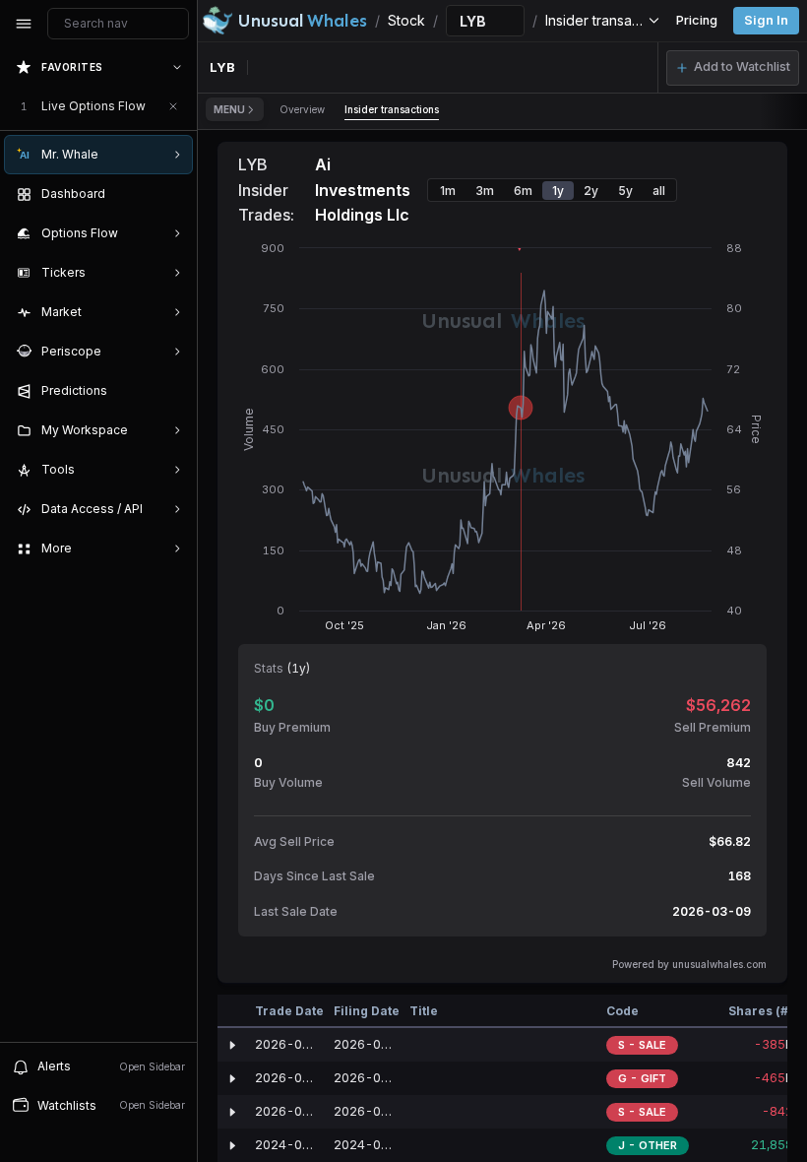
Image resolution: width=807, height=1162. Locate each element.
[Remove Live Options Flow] (173, 106)
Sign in (766, 20)
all (658, 190)
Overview (302, 109)
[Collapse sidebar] (23, 23)
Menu (229, 109)
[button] (732, 68)
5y (625, 190)
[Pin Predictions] (173, 391)
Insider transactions (391, 109)
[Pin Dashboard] (173, 194)
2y (591, 190)
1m (448, 190)
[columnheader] (232, 1011)
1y (558, 190)
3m (484, 190)
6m (523, 190)
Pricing (696, 20)
